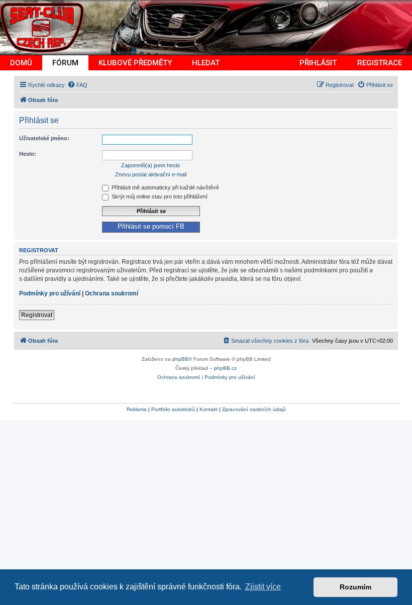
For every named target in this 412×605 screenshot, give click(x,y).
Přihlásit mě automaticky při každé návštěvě (164, 187)
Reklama (137, 409)
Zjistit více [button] (263, 586)
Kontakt (208, 409)
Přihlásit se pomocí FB (151, 226)
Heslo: (27, 154)
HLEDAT (206, 62)
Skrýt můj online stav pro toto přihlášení (159, 196)
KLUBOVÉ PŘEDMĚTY (135, 62)
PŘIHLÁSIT (318, 62)
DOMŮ (21, 62)
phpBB (180, 359)
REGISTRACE (379, 62)
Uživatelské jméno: (44, 138)
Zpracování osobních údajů (254, 409)
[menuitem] (77, 85)
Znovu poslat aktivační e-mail (150, 174)
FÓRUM (65, 62)
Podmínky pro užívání (49, 293)
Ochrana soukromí (111, 293)
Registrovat (36, 315)
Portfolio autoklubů (173, 409)
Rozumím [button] (355, 587)
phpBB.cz (225, 368)
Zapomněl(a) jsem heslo (150, 165)
